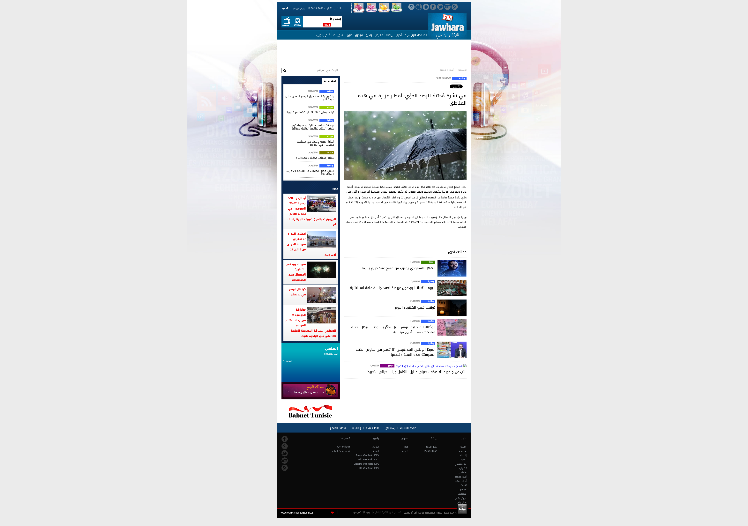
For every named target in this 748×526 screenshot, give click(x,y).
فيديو (359, 35)
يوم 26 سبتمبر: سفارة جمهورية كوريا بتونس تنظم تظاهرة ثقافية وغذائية (312, 127)
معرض (379, 35)
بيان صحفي (461, 464)
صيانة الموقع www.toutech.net (296, 513)
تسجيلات (338, 35)
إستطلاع (389, 428)
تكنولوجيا (462, 468)
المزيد (289, 361)
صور (349, 35)
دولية (330, 107)
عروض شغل (461, 498)
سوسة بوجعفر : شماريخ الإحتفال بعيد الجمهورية (296, 272)
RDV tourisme (343, 447)
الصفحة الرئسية (408, 428)
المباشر (375, 451)
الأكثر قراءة (330, 81)
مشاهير (463, 472)
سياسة (463, 451)
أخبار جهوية (461, 477)
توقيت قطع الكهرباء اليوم (415, 307)
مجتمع (330, 152)
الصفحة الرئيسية (416, 35)
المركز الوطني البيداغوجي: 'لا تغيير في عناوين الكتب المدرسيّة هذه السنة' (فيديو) (395, 352)
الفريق (375, 447)
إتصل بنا (355, 428)
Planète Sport (430, 451)
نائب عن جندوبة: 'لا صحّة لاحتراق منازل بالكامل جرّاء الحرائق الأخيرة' (417, 371)
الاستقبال (462, 70)
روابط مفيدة (373, 428)
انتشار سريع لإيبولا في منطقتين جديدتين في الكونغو (315, 143)
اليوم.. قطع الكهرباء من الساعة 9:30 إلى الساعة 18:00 (310, 172)
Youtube (284, 460)
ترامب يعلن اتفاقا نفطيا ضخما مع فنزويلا (310, 112)
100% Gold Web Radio (368, 459)
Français (299, 8)
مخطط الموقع (338, 428)
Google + (284, 446)
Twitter (284, 453)
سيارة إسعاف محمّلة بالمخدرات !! (315, 157)
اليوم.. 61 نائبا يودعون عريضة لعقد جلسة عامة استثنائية (392, 287)
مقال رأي (462, 502)
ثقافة (464, 485)
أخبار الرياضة (431, 447)
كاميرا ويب (323, 35)
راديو (368, 35)
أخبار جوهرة (461, 481)
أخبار (399, 35)
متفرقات (462, 494)
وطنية (443, 70)
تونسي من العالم (341, 451)
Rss (284, 468)
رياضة (389, 35)
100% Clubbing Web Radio (366, 464)
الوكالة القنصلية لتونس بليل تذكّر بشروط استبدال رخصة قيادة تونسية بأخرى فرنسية (393, 330)
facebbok (284, 439)
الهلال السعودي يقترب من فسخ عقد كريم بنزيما (398, 268)
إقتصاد (463, 455)
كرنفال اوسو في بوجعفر (297, 292)
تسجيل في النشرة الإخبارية (386, 512)
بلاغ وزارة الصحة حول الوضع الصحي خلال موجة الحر (309, 98)
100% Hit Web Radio (369, 468)
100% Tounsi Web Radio (367, 455)
